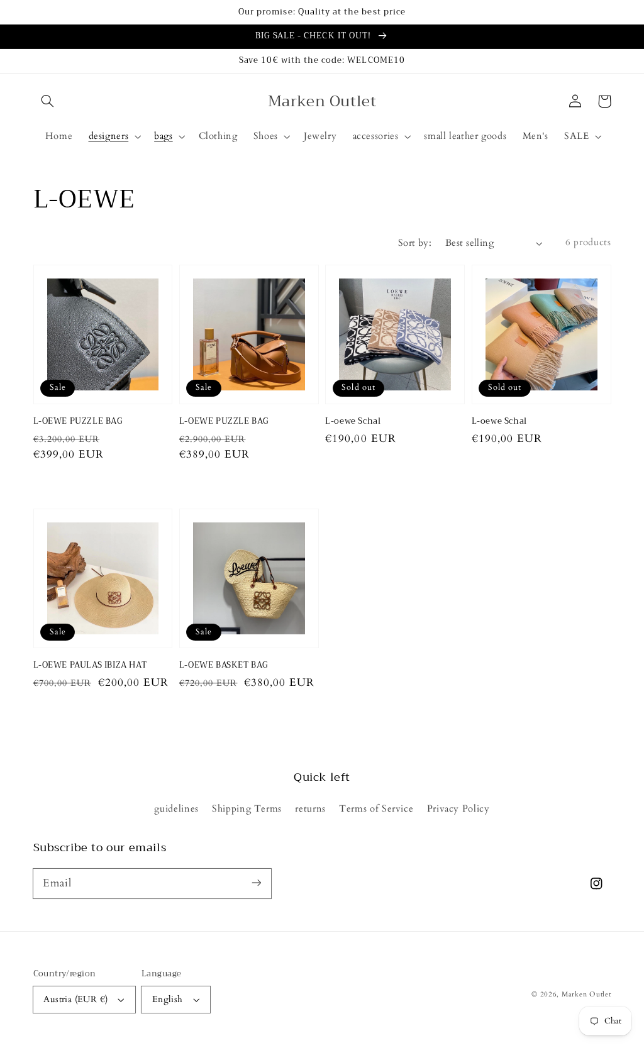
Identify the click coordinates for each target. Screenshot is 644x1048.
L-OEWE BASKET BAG (224, 665)
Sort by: (414, 242)
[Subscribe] (256, 883)
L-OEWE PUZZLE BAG (78, 421)
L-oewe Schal (352, 421)
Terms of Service (376, 808)
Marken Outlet (586, 994)
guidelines (176, 808)
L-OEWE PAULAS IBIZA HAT (90, 665)
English (167, 999)
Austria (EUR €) (75, 999)
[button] (47, 101)
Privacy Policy (458, 808)
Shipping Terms (247, 808)
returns (310, 808)
